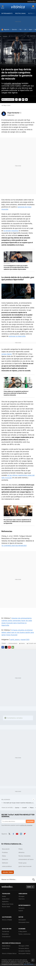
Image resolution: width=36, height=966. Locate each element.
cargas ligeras (6, 354)
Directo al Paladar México (9, 953)
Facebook (16, 99)
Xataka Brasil (5, 948)
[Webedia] (31, 1)
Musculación (6, 849)
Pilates (32, 807)
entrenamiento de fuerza (26, 859)
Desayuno (5, 859)
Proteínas (5, 852)
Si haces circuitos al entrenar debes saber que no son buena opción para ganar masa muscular (17, 632)
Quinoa (17, 807)
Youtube (17, 833)
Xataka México (6, 946)
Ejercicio (14, 29)
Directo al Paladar (7, 919)
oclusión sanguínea (12, 83)
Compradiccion (6, 936)
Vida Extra (21, 899)
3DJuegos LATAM (24, 946)
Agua (30, 29)
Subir (29, 887)
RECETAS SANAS (20, 13)
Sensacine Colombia (24, 951)
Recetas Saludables (24, 856)
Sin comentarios (9, 99)
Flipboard (23, 99)
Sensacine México (24, 948)
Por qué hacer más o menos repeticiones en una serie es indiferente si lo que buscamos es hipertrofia (17, 521)
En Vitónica (7, 263)
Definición (5, 863)
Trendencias (5, 931)
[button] (14, 113)
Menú (2, 8)
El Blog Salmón (23, 931)
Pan (20, 29)
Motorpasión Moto (24, 922)
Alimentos (21, 852)
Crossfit (24, 807)
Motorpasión (22, 919)
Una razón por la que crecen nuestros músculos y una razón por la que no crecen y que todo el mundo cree (19, 802)
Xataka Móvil (5, 899)
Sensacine (21, 908)
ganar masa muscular (25, 866)
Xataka (4, 896)
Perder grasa (22, 863)
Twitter (19, 99)
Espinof (21, 910)
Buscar (33, 879)
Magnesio (6, 29)
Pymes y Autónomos (24, 934)
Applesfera (5, 901)
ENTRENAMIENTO (7, 13)
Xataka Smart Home (7, 904)
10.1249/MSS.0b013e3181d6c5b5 (14, 545)
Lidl (25, 29)
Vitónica (18, 6)
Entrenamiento (13, 643)
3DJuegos (21, 896)
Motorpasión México (24, 953)
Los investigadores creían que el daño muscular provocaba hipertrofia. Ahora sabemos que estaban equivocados (16, 267)
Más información (28, 964)
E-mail (26, 99)
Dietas (4, 856)
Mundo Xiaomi (6, 906)
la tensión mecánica (11, 231)
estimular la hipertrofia (17, 336)
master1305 (24, 639)
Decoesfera (5, 934)
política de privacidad (26, 825)
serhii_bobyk (15, 639)
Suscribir (30, 821)
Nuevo (33, 8)
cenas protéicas (7, 866)
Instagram (20, 833)
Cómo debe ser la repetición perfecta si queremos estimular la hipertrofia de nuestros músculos (16, 393)
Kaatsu (23, 643)
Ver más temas (7, 872)
